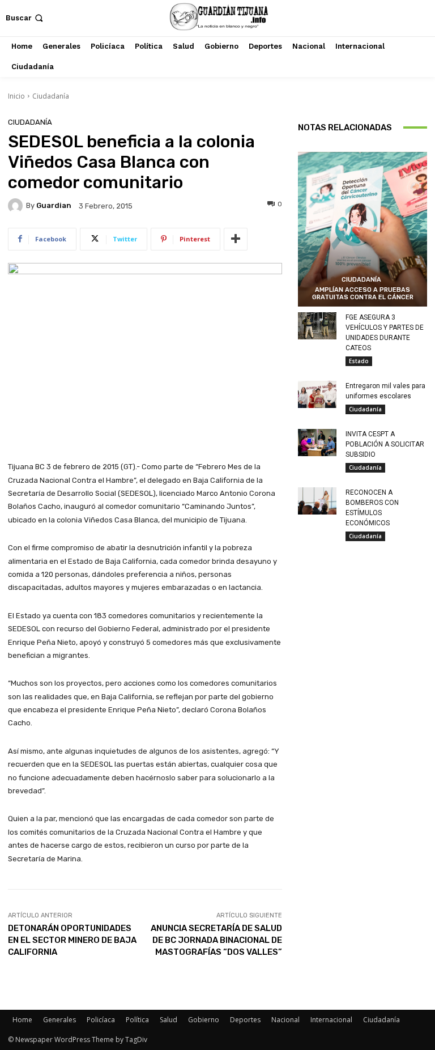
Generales (59, 1020)
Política (137, 1020)
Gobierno (203, 1020)
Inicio (16, 96)
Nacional (285, 1020)
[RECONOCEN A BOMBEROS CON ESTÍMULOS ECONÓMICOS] (317, 501)
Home (22, 1020)
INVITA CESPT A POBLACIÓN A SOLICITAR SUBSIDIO (385, 444)
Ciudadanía (50, 96)
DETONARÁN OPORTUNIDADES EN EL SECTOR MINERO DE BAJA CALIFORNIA (72, 940)
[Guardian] (17, 205)
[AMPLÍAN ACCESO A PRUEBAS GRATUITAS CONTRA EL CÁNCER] (362, 229)
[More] (236, 239)
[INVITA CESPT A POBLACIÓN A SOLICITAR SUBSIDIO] (317, 442)
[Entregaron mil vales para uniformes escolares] (317, 394)
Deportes (245, 1020)
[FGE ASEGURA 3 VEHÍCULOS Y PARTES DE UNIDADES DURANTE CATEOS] (317, 325)
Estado (359, 361)
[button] (25, 18)
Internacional (331, 1020)
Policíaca (101, 1020)
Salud (168, 1020)
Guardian (53, 205)
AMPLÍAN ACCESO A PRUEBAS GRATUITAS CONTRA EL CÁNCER (362, 293)
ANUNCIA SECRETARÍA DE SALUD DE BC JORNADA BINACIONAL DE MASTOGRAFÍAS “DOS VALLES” (216, 940)
